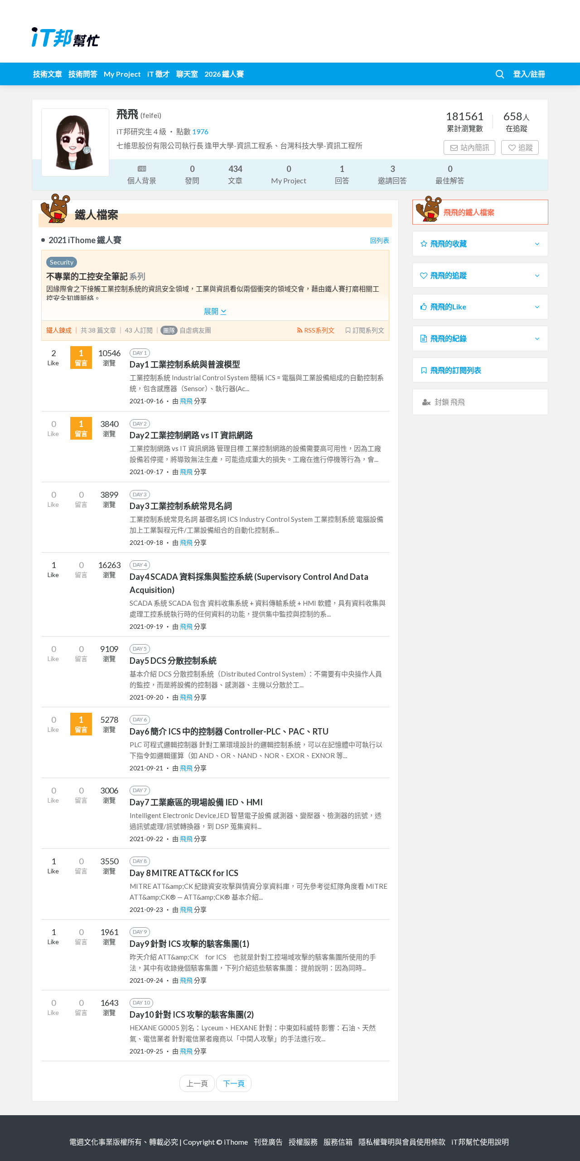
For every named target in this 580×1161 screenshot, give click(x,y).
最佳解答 (449, 174)
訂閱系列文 (368, 330)
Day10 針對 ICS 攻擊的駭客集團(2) (192, 1014)
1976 (200, 131)
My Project (122, 73)
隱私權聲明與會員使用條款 (401, 1141)
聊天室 (187, 73)
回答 (342, 174)
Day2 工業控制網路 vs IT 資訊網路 (191, 435)
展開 (212, 311)
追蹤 (525, 147)
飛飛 (187, 401)
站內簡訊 (474, 147)
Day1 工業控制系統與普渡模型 (185, 364)
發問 (192, 174)
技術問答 (82, 73)
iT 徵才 (158, 73)
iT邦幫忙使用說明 (480, 1141)
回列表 (379, 240)
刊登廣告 (268, 1141)
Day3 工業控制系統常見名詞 (181, 506)
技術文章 (47, 73)
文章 (235, 174)
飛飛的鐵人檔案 (469, 212)
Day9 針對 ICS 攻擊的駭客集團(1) (189, 944)
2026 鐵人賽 (224, 73)
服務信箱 (338, 1141)
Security (61, 262)
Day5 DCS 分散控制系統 (173, 661)
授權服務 (303, 1141)
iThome (236, 1141)
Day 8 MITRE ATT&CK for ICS (184, 873)
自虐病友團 (187, 330)
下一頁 (234, 1083)
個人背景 (141, 180)
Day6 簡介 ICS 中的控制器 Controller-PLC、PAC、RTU (229, 731)
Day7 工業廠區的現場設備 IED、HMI (196, 802)
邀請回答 (392, 174)
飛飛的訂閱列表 (455, 370)
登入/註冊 (529, 73)
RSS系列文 (319, 330)
